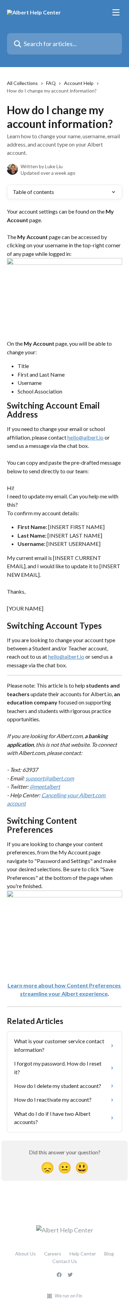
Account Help (79, 83)
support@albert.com (49, 778)
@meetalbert (45, 786)
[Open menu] (116, 12)
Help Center (82, 1253)
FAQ (51, 83)
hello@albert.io (85, 437)
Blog (109, 1253)
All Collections (22, 83)
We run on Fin (68, 1295)
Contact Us (64, 1261)
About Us (25, 1253)
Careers (52, 1253)
